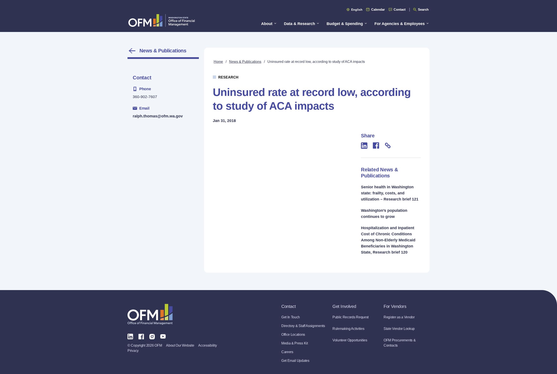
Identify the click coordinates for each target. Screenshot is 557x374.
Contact (400, 9)
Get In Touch (290, 317)
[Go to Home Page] (161, 20)
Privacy (133, 350)
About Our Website (180, 345)
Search (423, 9)
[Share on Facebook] (376, 145)
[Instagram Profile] (152, 336)
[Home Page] (150, 314)
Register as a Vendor (399, 317)
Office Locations (293, 334)
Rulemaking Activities (348, 329)
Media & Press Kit (294, 343)
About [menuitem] (266, 24)
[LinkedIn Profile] (130, 336)
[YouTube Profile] (163, 336)
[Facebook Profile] (141, 336)
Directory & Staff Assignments (303, 326)
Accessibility (207, 345)
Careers (287, 352)
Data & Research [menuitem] (299, 24)
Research (228, 77)
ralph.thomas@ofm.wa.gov (158, 116)
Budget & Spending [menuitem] (345, 24)
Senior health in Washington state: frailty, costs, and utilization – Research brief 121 (389, 193)
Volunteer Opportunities (349, 340)
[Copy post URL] (387, 145)
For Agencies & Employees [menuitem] (399, 24)
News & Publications (162, 50)
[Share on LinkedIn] (364, 145)
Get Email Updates (295, 360)
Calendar (378, 9)
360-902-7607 (145, 97)
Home (218, 61)
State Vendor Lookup (399, 329)
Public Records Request (350, 317)
